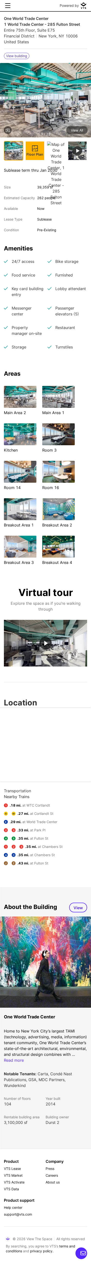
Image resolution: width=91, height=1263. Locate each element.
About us (53, 1182)
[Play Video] (45, 643)
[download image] (8, 130)
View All (77, 130)
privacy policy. (41, 1251)
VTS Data (11, 1189)
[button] (45, 101)
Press (50, 1168)
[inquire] (81, 1253)
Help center (13, 1207)
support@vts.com (18, 1214)
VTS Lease (12, 1168)
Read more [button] (14, 1060)
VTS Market (13, 1175)
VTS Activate (14, 1182)
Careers (52, 1175)
